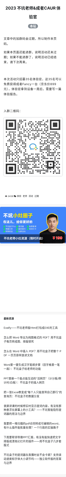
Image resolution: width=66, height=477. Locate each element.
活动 (31, 196)
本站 (33, 26)
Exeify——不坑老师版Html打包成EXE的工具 (31, 327)
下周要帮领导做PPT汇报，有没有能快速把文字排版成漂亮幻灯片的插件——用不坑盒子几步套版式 (32, 441)
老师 (25, 196)
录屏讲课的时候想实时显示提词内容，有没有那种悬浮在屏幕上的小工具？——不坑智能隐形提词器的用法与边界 (32, 410)
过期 (36, 196)
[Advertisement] (33, 279)
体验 (19, 196)
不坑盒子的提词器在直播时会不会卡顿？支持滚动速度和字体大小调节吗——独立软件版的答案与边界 (32, 459)
